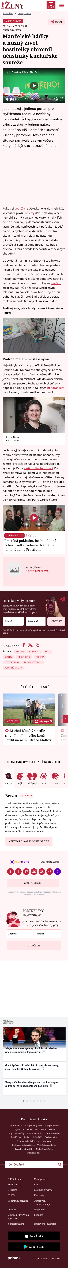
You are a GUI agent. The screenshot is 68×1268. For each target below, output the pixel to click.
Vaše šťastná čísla (50, 861)
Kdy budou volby (16, 1133)
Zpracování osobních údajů (42, 1202)
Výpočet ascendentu (46, 1145)
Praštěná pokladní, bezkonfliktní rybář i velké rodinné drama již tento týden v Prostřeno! (30, 545)
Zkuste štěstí (32, 882)
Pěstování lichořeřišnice (23, 1145)
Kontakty (39, 1195)
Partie (43, 1129)
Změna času (32, 1129)
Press (37, 1184)
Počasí (52, 1129)
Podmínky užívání (18, 1200)
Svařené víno (51, 1137)
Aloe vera (47, 1141)
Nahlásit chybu (16, 1223)
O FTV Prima (14, 1179)
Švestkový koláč (34, 1152)
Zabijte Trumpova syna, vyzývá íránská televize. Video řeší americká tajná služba (31, 1050)
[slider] (34, 94)
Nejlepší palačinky (44, 1149)
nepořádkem (55, 388)
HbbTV (11, 1195)
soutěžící (20, 208)
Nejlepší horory (51, 1125)
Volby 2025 (37, 1137)
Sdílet (55, 23)
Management (41, 1179)
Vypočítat (34, 945)
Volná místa (14, 1184)
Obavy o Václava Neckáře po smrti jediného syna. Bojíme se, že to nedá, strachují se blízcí (32, 1084)
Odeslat (56, 621)
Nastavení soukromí (45, 1223)
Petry (30, 213)
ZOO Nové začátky (35, 1133)
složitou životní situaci (38, 468)
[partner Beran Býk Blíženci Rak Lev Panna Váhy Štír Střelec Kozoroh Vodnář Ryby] (47, 933)
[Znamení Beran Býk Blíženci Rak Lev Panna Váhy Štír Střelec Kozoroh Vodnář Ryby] (36, 621)
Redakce (38, 1214)
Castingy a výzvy (43, 1189)
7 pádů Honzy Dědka (20, 1137)
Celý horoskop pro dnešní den (29, 841)
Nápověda (39, 1209)
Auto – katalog (53, 1133)
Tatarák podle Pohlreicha (28, 1141)
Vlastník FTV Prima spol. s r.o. (18, 1216)
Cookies (12, 1209)
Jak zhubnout (15, 1125)
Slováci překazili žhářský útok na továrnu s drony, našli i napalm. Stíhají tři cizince (32, 1067)
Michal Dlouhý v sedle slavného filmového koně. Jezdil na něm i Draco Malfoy (28, 735)
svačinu (56, 283)
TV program (18, 1129)
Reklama (12, 1189)
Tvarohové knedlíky (24, 1149)
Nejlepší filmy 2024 (33, 1125)
